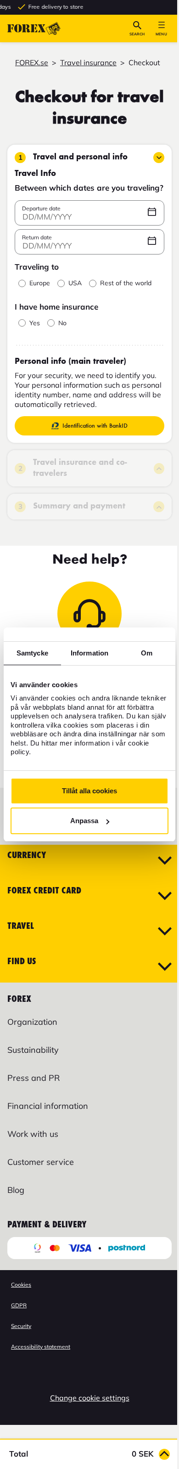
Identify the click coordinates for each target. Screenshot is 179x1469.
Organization (32, 1022)
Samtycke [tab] (32, 653)
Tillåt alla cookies (89, 791)
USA (75, 283)
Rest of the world (125, 283)
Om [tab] (146, 653)
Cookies (21, 1284)
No (62, 323)
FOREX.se (31, 62)
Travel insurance (88, 62)
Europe (39, 283)
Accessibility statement (40, 1346)
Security (21, 1325)
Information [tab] (89, 653)
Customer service (40, 1162)
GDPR (19, 1305)
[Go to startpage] (34, 28)
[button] (137, 28)
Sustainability (33, 1050)
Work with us (32, 1134)
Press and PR (33, 1078)
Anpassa (84, 821)
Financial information (47, 1106)
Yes (34, 323)
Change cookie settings (89, 1397)
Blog (15, 1190)
